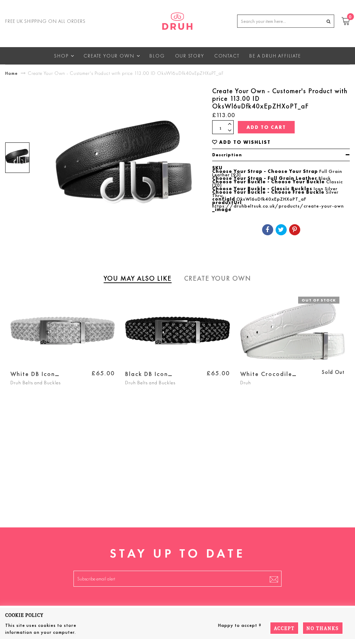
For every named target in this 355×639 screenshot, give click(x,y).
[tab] (281, 155)
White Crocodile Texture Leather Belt (272, 378)
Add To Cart (266, 127)
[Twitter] (281, 229)
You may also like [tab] (138, 278)
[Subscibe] (274, 579)
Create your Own (217, 278)
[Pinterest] (294, 229)
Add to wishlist (245, 142)
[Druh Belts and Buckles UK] (177, 20)
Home (11, 73)
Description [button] (227, 155)
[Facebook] (267, 229)
